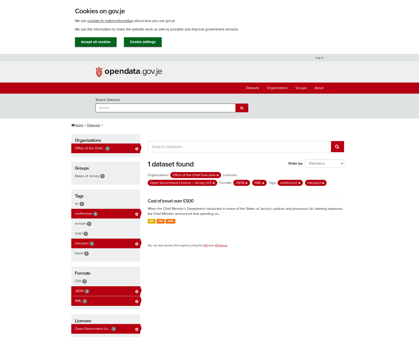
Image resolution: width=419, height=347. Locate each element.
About (318, 88)
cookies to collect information (110, 21)
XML (160, 221)
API (205, 245)
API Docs (220, 245)
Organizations (277, 88)
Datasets (252, 88)
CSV (151, 221)
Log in (319, 57)
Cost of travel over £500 (170, 201)
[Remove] (218, 175)
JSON (170, 221)
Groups (301, 88)
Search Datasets (108, 100)
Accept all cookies (96, 42)
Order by (295, 163)
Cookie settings (143, 42)
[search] (337, 146)
